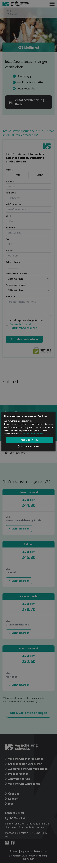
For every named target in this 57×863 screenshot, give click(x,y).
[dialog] (28, 431)
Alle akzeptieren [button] (29, 440)
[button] (28, 446)
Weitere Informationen (33, 433)
